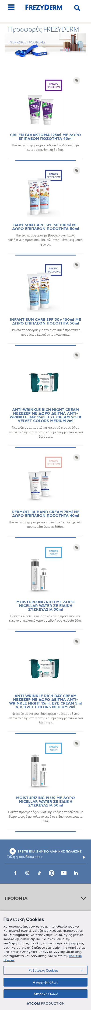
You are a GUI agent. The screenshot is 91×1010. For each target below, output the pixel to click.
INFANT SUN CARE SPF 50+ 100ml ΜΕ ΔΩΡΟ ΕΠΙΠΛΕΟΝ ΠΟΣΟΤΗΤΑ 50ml (45, 321)
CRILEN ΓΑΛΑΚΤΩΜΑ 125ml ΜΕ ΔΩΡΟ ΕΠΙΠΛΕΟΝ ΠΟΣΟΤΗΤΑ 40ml (45, 137)
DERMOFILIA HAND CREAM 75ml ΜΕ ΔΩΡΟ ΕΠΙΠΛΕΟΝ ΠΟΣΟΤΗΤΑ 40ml (46, 514)
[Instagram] (27, 873)
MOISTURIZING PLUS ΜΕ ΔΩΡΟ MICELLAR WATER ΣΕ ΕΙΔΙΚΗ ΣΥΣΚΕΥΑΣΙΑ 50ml (45, 802)
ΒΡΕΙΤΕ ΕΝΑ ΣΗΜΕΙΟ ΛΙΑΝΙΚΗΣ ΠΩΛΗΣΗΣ (50, 851)
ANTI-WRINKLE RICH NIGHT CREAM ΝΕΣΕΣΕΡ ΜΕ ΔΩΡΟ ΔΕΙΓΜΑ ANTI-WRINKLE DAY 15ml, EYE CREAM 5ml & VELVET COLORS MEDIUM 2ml (46, 415)
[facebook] (15, 873)
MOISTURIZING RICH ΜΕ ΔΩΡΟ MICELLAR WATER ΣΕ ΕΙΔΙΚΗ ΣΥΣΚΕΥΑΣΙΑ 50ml (45, 606)
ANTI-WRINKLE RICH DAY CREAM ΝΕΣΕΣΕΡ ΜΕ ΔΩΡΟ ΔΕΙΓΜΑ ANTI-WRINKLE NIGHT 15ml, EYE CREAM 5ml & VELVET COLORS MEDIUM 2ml (45, 702)
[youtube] (63, 873)
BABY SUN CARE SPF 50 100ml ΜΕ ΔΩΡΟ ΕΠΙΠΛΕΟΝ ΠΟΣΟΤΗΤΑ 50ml (45, 227)
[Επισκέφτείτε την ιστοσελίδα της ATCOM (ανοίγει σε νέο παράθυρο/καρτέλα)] (45, 1003)
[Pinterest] (51, 873)
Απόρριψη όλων (45, 982)
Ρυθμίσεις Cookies (43, 970)
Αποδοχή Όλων (46, 993)
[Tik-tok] (39, 873)
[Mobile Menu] (11, 7)
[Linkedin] (75, 873)
